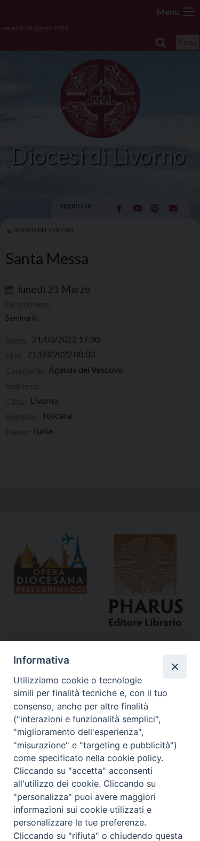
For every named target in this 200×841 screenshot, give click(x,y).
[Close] (174, 666)
